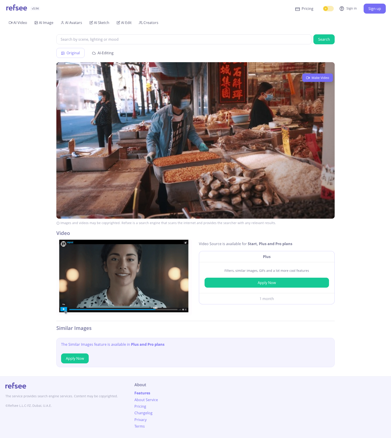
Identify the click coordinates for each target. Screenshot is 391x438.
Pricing (307, 8)
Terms (139, 426)
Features (142, 393)
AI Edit (126, 22)
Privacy (140, 419)
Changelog (143, 412)
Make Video (320, 78)
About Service (146, 399)
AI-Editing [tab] (105, 52)
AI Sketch (101, 22)
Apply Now (267, 282)
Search (324, 39)
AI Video (20, 22)
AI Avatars (73, 22)
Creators (150, 22)
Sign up (374, 8)
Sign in (348, 8)
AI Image (46, 22)
